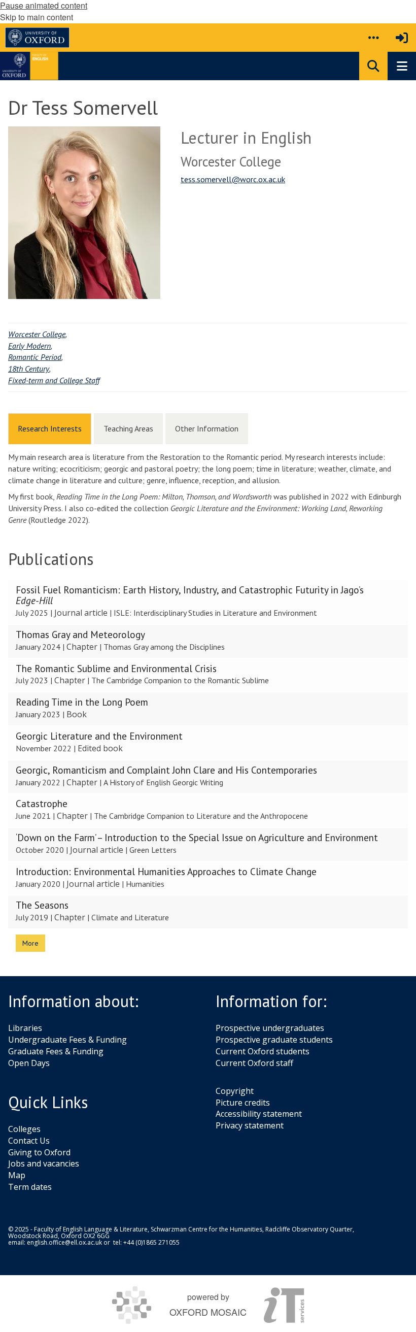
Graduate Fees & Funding (55, 1051)
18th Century (28, 368)
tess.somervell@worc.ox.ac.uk (233, 179)
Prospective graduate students (274, 1039)
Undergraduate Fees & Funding (67, 1039)
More (30, 943)
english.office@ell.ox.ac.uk (64, 1242)
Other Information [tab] (206, 428)
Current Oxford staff (254, 1063)
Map (16, 1175)
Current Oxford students (262, 1051)
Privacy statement (250, 1125)
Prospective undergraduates (270, 1028)
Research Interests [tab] (50, 428)
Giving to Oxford (39, 1152)
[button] (373, 37)
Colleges (24, 1129)
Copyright (235, 1090)
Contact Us (29, 1140)
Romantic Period (34, 357)
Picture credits (243, 1102)
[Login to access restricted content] (402, 37)
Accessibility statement (259, 1113)
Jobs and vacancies (43, 1163)
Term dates (30, 1186)
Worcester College (36, 334)
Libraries (25, 1028)
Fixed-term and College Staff (53, 380)
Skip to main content (36, 17)
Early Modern (29, 346)
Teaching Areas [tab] (128, 428)
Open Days (29, 1063)
